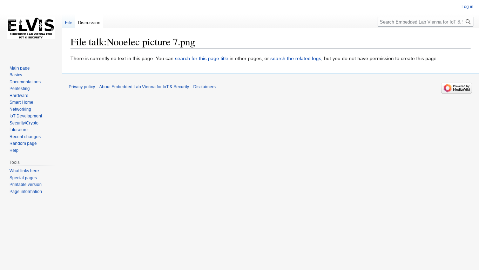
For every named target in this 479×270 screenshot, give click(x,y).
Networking (20, 109)
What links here (24, 170)
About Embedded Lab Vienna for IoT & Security (144, 86)
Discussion (89, 22)
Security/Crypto (24, 123)
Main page (19, 68)
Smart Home (21, 102)
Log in (467, 6)
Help (14, 150)
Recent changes (25, 136)
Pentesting (19, 88)
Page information (25, 191)
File (68, 22)
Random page (23, 143)
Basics (15, 74)
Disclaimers (204, 86)
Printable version (25, 184)
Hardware (18, 95)
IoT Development (25, 116)
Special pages (23, 177)
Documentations (25, 81)
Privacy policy (82, 86)
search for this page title (201, 58)
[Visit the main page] (31, 28)
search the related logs (295, 58)
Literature (18, 129)
